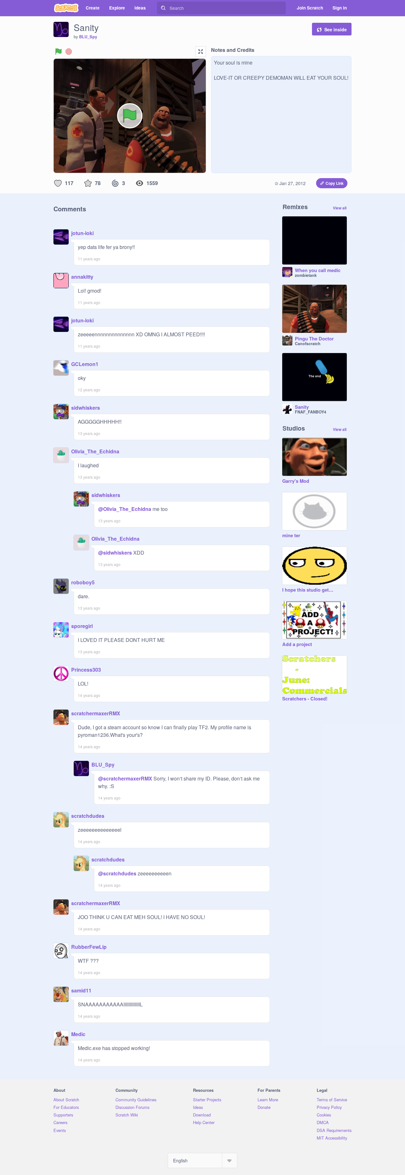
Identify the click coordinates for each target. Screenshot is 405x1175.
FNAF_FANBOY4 (310, 412)
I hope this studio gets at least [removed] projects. (308, 590)
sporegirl (82, 626)
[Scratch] (66, 8)
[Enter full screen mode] (200, 51)
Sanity (302, 407)
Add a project (297, 644)
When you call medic (317, 270)
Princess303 (86, 669)
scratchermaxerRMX (95, 713)
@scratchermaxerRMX (125, 778)
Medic (78, 1034)
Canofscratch (308, 343)
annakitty (82, 276)
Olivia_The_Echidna (95, 451)
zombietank (306, 275)
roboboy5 (83, 582)
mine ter (291, 535)
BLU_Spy (88, 37)
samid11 (81, 990)
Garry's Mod (295, 481)
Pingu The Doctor (314, 339)
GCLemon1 (84, 364)
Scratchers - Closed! (304, 699)
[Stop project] (69, 52)
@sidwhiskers (115, 552)
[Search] (163, 8)
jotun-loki (82, 233)
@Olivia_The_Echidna (124, 509)
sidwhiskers (85, 407)
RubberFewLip (89, 946)
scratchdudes (87, 815)
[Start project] (58, 52)
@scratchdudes (117, 873)
